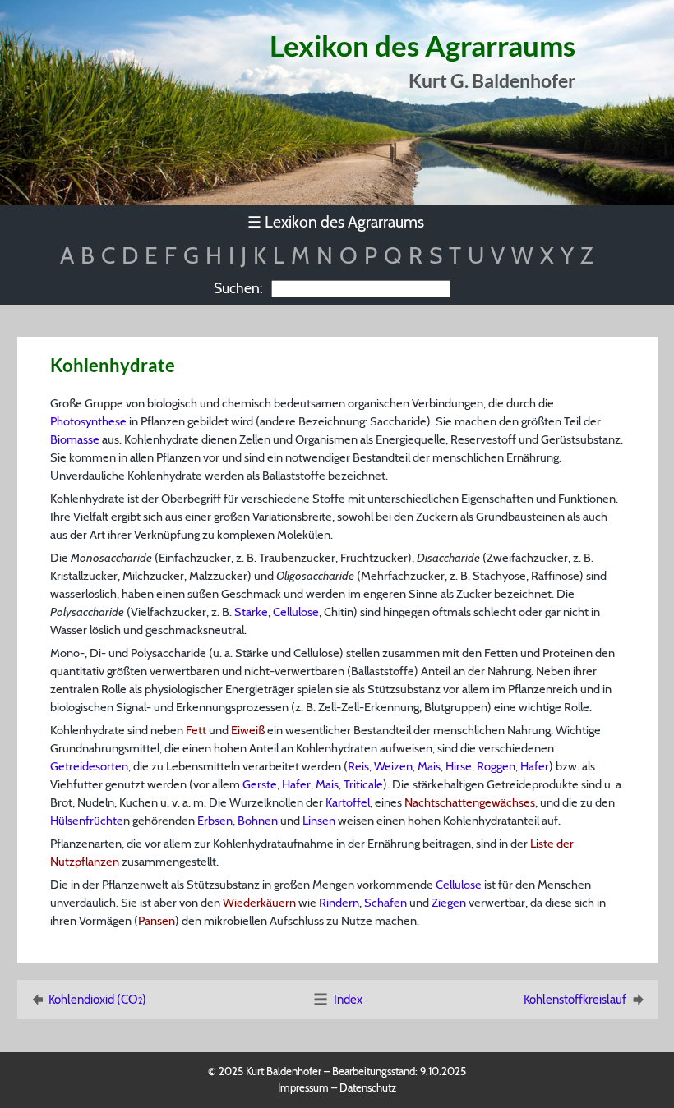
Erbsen (215, 820)
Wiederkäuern (259, 902)
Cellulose (296, 612)
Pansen (156, 920)
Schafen (385, 902)
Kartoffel (347, 802)
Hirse (458, 766)
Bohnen (258, 820)
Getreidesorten (89, 766)
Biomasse (74, 439)
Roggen (496, 766)
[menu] (337, 222)
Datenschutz (367, 1087)
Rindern (339, 902)
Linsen (318, 820)
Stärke (251, 612)
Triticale (363, 784)
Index (348, 999)
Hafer (534, 766)
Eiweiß (248, 730)
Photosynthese (88, 421)
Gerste (259, 784)
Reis (358, 766)
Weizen (393, 766)
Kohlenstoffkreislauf (575, 999)
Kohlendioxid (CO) (97, 999)
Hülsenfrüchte (86, 820)
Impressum (303, 1087)
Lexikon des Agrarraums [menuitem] (335, 222)
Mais (429, 766)
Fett (196, 730)
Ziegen (449, 902)
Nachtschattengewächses (469, 802)
